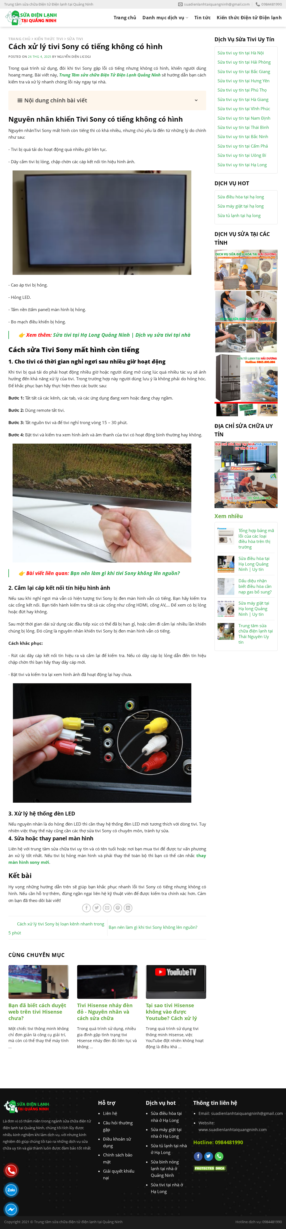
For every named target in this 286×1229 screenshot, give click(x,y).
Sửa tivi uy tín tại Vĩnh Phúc (244, 108)
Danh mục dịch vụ (163, 18)
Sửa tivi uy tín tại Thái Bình (243, 127)
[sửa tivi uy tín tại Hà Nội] (246, 489)
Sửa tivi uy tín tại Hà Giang (243, 99)
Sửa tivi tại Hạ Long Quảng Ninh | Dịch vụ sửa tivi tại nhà (121, 334)
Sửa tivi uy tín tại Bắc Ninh (243, 136)
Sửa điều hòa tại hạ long (241, 196)
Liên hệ (110, 1113)
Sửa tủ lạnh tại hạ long (239, 215)
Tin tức (202, 18)
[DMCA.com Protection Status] (210, 1168)
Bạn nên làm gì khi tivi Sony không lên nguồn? (125, 573)
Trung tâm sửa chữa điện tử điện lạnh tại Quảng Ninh (78, 1221)
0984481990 (229, 1142)
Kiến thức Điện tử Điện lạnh (249, 18)
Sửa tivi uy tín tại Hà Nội (241, 53)
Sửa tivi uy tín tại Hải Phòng (244, 62)
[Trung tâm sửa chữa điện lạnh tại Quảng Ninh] (35, 18)
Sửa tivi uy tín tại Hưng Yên (244, 80)
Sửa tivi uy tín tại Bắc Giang (244, 71)
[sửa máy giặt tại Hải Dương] (246, 321)
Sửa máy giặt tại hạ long (241, 206)
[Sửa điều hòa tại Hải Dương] (246, 269)
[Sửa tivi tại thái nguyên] (246, 456)
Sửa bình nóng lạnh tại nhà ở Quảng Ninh (165, 1168)
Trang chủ (125, 18)
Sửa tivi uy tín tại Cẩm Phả (243, 146)
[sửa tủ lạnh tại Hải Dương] (246, 384)
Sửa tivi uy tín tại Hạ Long (242, 164)
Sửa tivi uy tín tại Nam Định (244, 118)
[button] (107, 100)
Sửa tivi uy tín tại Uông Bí (242, 155)
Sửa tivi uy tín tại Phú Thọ (242, 90)
